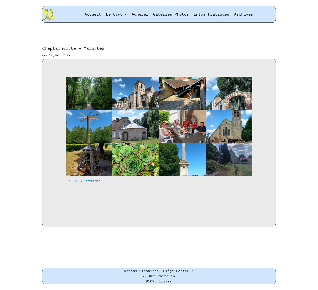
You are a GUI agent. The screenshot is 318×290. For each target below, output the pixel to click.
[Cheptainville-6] (135, 142)
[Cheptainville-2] (135, 109)
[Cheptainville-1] (89, 109)
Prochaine (90, 181)
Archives (243, 14)
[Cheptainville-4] (229, 109)
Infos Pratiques (211, 14)
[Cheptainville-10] (135, 175)
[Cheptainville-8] (229, 142)
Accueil (93, 14)
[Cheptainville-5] (89, 142)
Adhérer (140, 14)
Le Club (114, 14)
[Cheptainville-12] (229, 175)
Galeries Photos (171, 14)
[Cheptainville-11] (182, 175)
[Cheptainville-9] (89, 175)
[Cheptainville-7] (182, 142)
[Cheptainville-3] (182, 109)
